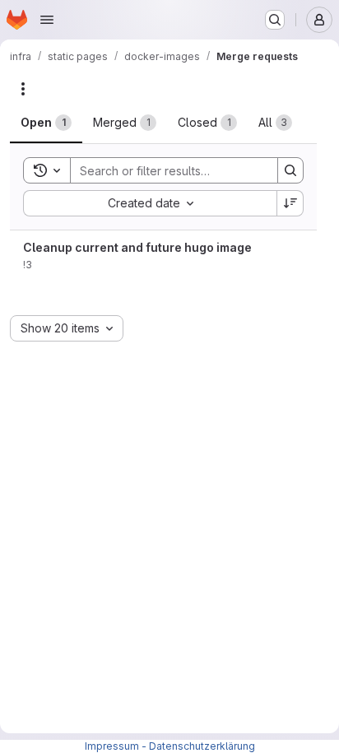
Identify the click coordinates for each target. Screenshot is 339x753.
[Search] (290, 170)
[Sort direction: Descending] (290, 203)
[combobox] (149, 203)
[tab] (46, 122)
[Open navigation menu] (47, 20)
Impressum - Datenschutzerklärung (170, 746)
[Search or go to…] (275, 20)
